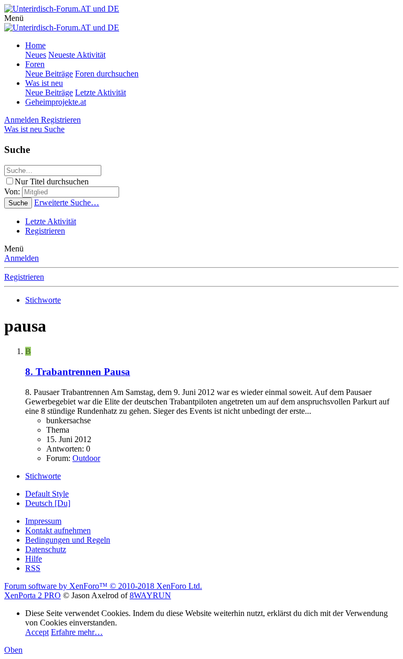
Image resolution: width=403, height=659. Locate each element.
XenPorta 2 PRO (32, 595)
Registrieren (45, 230)
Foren (35, 64)
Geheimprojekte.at (55, 101)
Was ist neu (44, 83)
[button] (14, 18)
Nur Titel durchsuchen (52, 181)
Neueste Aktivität (76, 54)
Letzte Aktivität (100, 92)
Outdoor (86, 458)
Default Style (47, 493)
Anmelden (21, 258)
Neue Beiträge (49, 73)
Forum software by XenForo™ (103, 585)
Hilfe (33, 558)
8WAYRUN (150, 595)
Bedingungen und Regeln (67, 539)
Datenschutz (45, 549)
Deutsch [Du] (47, 503)
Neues (35, 54)
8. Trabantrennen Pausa (77, 371)
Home (35, 45)
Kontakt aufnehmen (58, 530)
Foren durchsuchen (107, 73)
